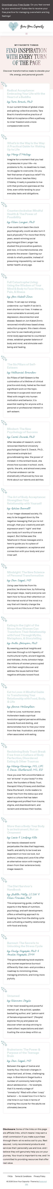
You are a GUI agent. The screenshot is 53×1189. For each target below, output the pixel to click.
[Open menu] (26, 34)
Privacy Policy (39, 1176)
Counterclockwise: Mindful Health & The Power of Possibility (25, 214)
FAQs (10, 1176)
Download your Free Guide (15, 4)
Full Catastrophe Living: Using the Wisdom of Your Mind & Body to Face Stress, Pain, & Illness (25, 287)
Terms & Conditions (23, 1176)
